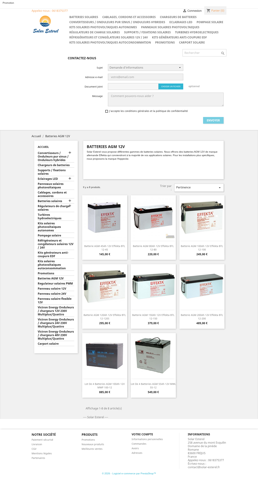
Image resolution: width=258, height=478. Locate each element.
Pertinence (199, 187)
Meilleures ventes (92, 448)
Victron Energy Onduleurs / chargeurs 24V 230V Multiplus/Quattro (56, 323)
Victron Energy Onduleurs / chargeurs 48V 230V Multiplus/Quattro (56, 335)
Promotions (165, 42)
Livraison (37, 444)
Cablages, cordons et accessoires (129, 17)
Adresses (137, 452)
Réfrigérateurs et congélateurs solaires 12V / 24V (108, 37)
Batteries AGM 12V (51, 278)
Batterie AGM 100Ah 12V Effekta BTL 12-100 (202, 247)
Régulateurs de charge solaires (94, 32)
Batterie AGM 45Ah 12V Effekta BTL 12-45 (104, 247)
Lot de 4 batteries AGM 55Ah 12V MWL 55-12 (153, 385)
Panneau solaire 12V (52, 288)
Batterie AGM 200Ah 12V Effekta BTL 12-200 (202, 316)
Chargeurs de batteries (178, 17)
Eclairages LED (180, 22)
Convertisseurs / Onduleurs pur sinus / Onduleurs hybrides (117, 22)
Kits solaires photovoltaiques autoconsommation (110, 42)
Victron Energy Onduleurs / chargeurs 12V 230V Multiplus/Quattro (56, 311)
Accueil (43, 147)
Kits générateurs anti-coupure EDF (179, 37)
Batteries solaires (83, 17)
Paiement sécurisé (42, 439)
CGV (34, 448)
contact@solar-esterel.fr (204, 467)
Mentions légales (42, 453)
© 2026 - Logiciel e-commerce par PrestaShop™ (129, 473)
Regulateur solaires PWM (55, 283)
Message (97, 96)
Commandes (139, 443)
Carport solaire (192, 42)
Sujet (100, 67)
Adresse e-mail (94, 77)
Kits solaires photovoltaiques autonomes (103, 27)
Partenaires (38, 458)
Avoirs (135, 448)
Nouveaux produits (93, 444)
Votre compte (142, 434)
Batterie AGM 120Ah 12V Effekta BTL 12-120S (105, 316)
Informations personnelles (147, 439)
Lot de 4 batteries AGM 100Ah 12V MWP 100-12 (105, 385)
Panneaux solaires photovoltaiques (170, 27)
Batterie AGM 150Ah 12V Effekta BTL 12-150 (153, 316)
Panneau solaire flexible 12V (54, 300)
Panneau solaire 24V (52, 294)
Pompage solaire (210, 22)
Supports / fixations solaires (147, 32)
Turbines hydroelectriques (197, 32)
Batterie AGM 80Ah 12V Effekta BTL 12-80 (153, 247)
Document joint (94, 86)
